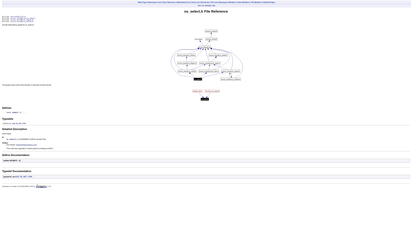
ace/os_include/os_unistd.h (22, 21)
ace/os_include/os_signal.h (22, 20)
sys (213, 5)
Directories (205, 2)
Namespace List (154, 2)
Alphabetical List (183, 2)
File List (214, 2)
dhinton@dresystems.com (26, 145)
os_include (206, 5)
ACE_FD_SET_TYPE (19, 123)
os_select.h (11, 139)
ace (199, 5)
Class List (195, 2)
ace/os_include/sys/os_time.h (23, 18)
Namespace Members (227, 2)
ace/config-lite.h (18, 16)
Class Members (243, 2)
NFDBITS (15, 112)
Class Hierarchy (168, 2)
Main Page (142, 2)
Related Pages (269, 2)
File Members (256, 2)
